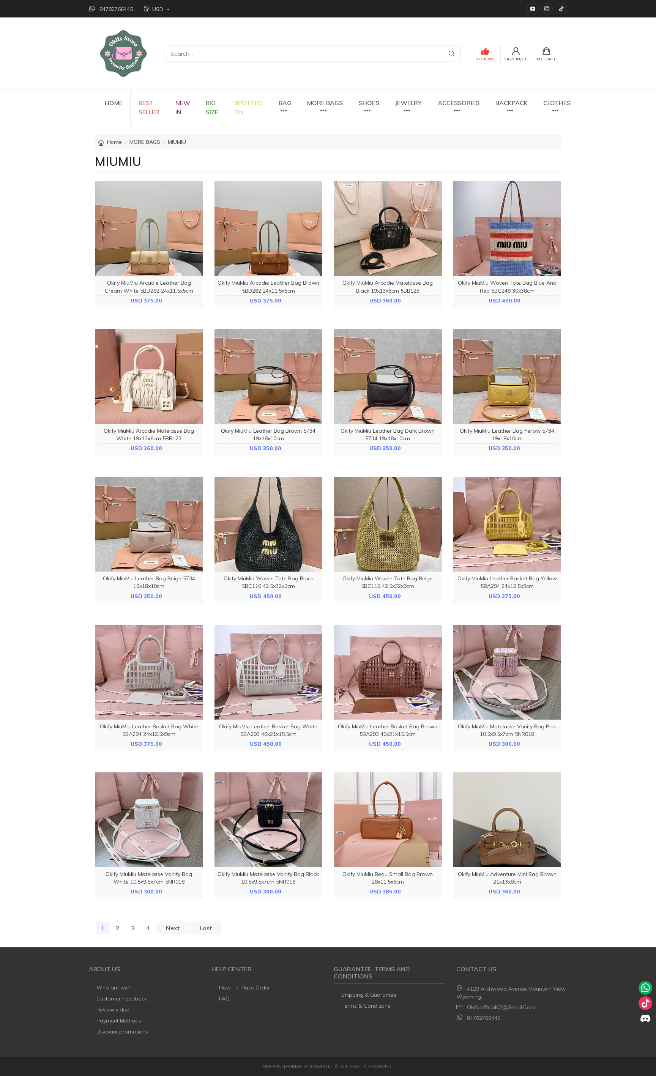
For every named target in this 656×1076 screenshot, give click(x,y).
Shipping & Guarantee (368, 994)
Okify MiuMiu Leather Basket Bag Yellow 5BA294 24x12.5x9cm (507, 582)
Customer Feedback (121, 998)
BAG (285, 103)
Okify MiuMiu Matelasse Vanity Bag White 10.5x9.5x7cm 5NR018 (149, 878)
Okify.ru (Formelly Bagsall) (297, 1066)
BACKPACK (511, 103)
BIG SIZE (212, 107)
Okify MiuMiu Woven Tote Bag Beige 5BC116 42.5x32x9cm (387, 582)
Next (173, 928)
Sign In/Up (515, 59)
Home (114, 142)
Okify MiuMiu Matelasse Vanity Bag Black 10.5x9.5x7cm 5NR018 (268, 878)
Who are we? (113, 987)
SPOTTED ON (248, 107)
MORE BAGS (325, 103)
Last (206, 928)
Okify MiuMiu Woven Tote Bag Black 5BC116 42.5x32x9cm (268, 582)
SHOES (369, 103)
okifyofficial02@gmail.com (501, 1007)
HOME (114, 103)
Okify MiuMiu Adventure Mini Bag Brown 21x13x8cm (507, 878)
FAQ (224, 998)
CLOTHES (557, 103)
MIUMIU (177, 142)
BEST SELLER (149, 107)
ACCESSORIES (458, 103)
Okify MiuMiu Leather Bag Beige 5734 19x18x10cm (149, 582)
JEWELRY (408, 103)
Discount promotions (122, 1031)
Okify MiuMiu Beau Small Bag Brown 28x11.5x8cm (387, 878)
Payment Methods (118, 1020)
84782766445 (483, 1018)
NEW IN (182, 107)
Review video (112, 1009)
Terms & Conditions (365, 1005)
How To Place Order (244, 987)
